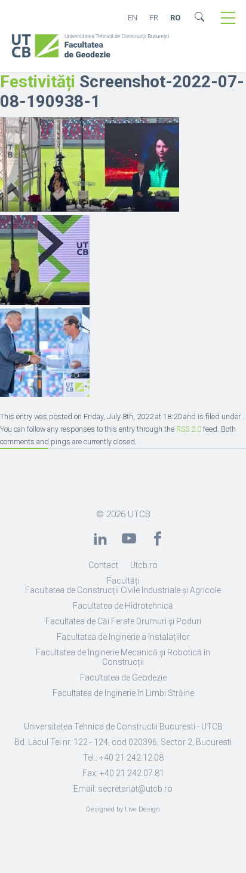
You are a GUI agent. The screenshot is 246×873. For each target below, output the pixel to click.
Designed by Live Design (123, 809)
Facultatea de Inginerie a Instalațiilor (123, 637)
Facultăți (123, 580)
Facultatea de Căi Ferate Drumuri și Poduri (123, 621)
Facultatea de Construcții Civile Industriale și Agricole (123, 590)
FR (153, 17)
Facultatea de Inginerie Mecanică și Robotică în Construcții (123, 657)
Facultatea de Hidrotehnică (123, 606)
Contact (103, 565)
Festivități (37, 81)
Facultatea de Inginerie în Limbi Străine (123, 693)
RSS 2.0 (188, 429)
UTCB (139, 514)
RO (175, 17)
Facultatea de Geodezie (123, 677)
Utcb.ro (144, 565)
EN (132, 17)
